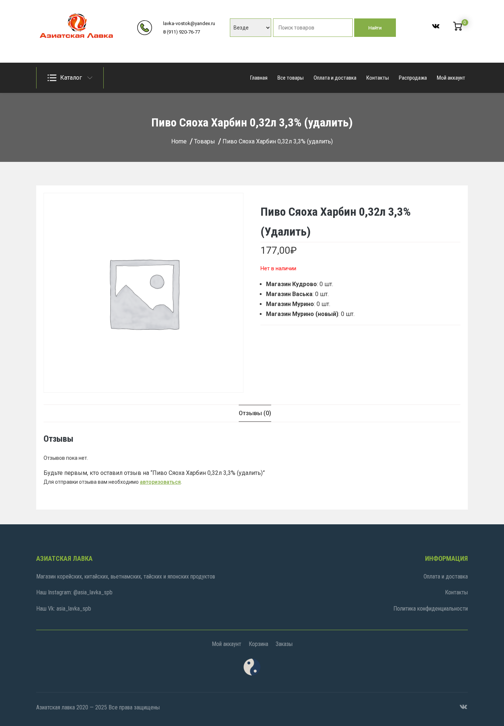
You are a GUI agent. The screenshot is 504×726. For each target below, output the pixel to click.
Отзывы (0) (255, 413)
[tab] (255, 413)
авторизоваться (160, 482)
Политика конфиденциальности (430, 608)
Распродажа (413, 77)
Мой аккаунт (451, 77)
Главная (258, 77)
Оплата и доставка (335, 77)
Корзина (258, 643)
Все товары (290, 77)
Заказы (284, 643)
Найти (375, 28)
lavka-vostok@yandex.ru (189, 23)
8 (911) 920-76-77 (181, 32)
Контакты (377, 77)
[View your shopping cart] (457, 29)
